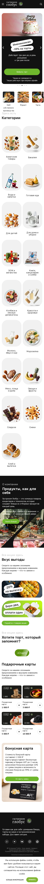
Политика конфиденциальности (22, 855)
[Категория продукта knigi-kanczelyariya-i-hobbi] (32, 259)
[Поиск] (41, 4)
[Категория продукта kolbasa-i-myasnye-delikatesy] (11, 299)
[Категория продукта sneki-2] (32, 414)
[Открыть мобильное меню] (3, 4)
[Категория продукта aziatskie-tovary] (11, 144)
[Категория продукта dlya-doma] (32, 220)
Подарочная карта (7, 703)
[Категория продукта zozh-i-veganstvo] (11, 258)
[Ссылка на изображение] (22, 821)
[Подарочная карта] (11, 692)
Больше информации (15, 880)
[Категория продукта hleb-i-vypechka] (11, 451)
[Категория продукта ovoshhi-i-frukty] (32, 376)
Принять (32, 880)
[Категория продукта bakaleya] (32, 144)
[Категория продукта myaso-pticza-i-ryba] (11, 376)
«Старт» (22, 652)
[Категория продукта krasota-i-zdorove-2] (32, 298)
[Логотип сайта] (14, 4)
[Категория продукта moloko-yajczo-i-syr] (11, 338)
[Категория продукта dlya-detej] (11, 220)
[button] (3, 47)
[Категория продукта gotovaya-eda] (32, 182)
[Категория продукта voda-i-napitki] (11, 182)
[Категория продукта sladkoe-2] (11, 414)
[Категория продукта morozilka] (32, 338)
